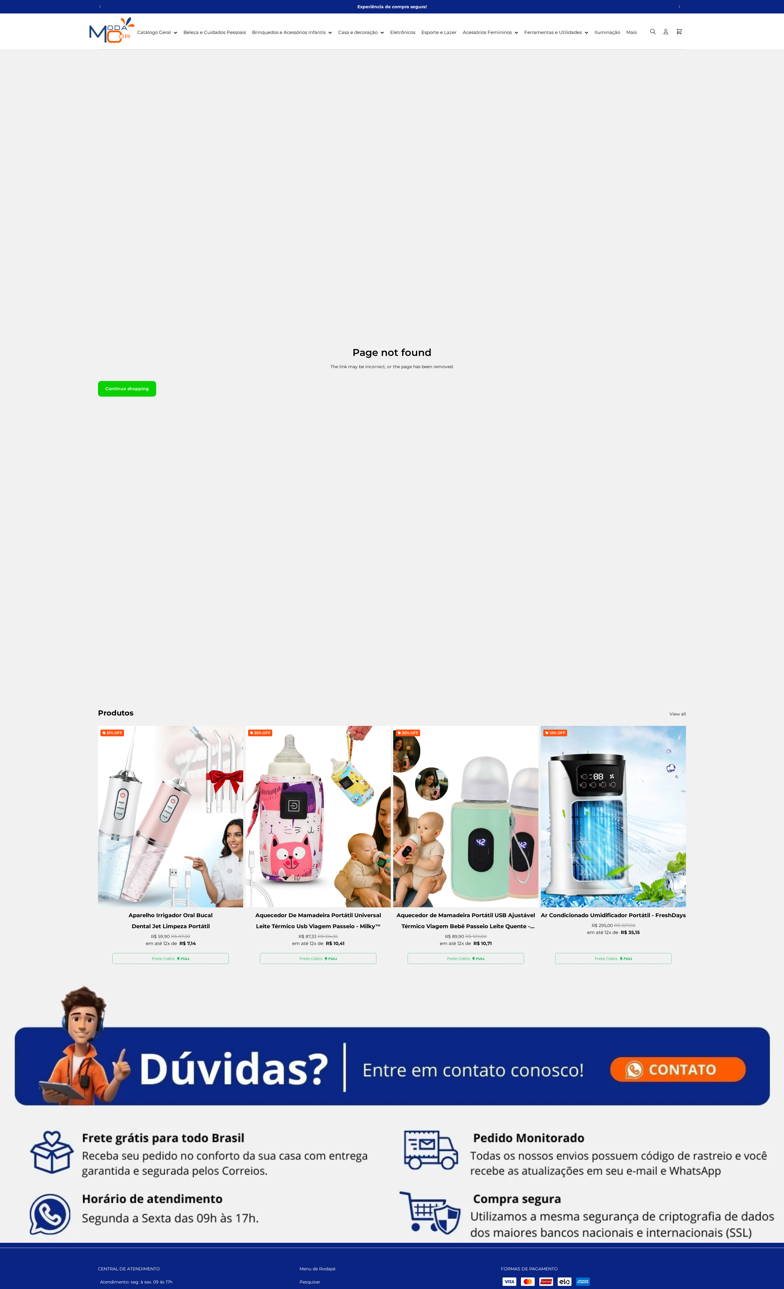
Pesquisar (310, 1282)
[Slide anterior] (100, 6)
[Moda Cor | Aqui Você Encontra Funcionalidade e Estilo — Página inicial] (110, 31)
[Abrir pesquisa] (653, 31)
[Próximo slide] (679, 6)
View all (677, 714)
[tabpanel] (392, 1112)
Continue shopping (127, 388)
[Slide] (392, 1112)
